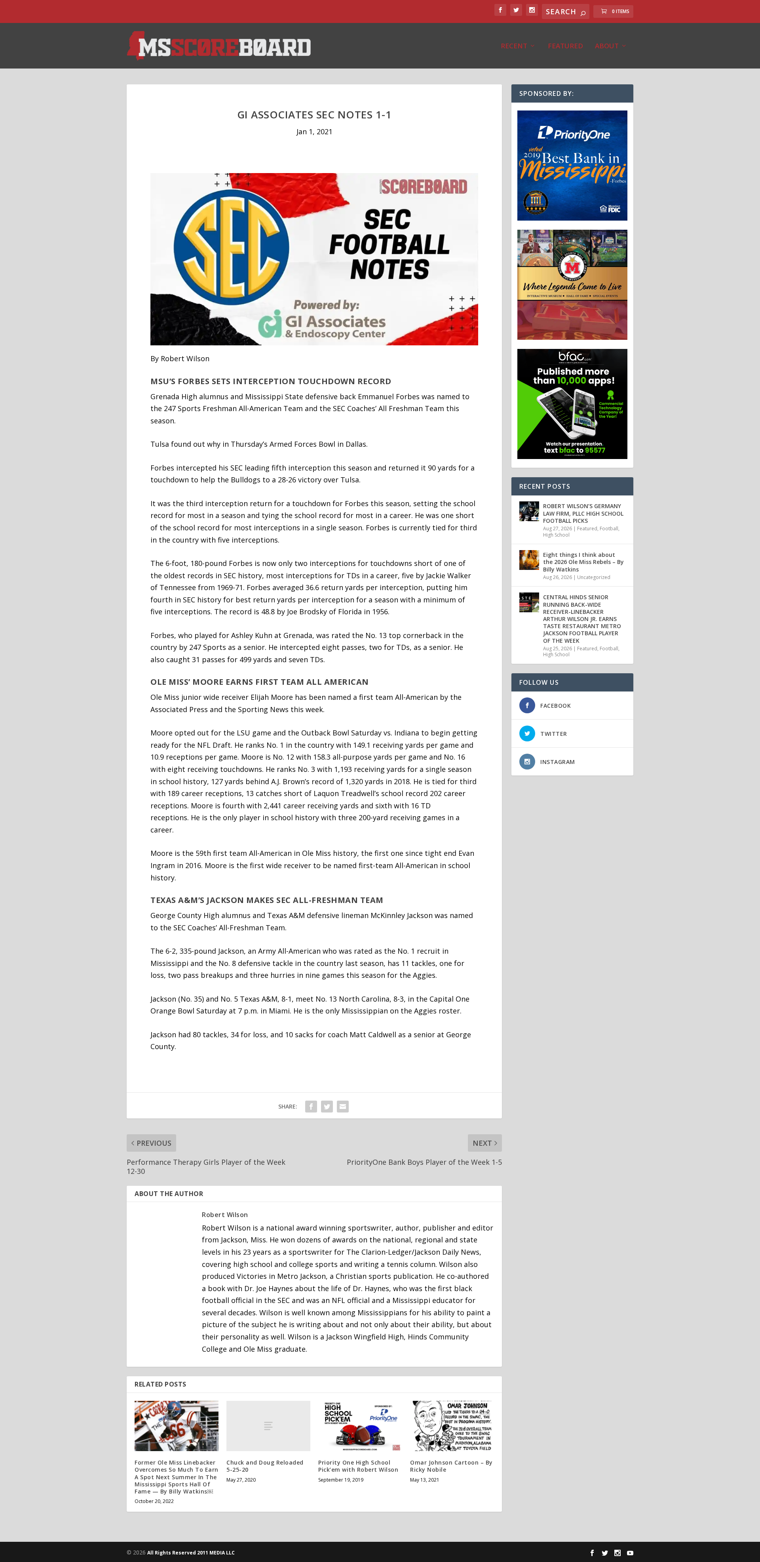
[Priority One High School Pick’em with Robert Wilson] (360, 1426)
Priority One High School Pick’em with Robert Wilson (358, 1466)
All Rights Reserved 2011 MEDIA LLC (191, 1552)
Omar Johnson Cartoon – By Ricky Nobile (451, 1466)
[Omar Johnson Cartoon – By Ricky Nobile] (452, 1426)
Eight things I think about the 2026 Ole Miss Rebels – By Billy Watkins (583, 562)
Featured (565, 46)
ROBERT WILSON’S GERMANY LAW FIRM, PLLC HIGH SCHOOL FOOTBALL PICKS (583, 513)
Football (609, 528)
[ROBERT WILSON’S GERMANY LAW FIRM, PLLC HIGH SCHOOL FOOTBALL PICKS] (529, 511)
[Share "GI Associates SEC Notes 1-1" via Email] (343, 1106)
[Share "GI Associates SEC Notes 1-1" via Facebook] (311, 1106)
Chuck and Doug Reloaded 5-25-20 (265, 1466)
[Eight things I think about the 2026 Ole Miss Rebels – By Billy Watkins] (529, 560)
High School (556, 534)
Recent (514, 46)
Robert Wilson (225, 1214)
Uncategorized (593, 577)
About (607, 46)
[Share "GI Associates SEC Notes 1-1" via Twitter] (327, 1106)
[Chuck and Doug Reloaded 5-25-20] (268, 1426)
